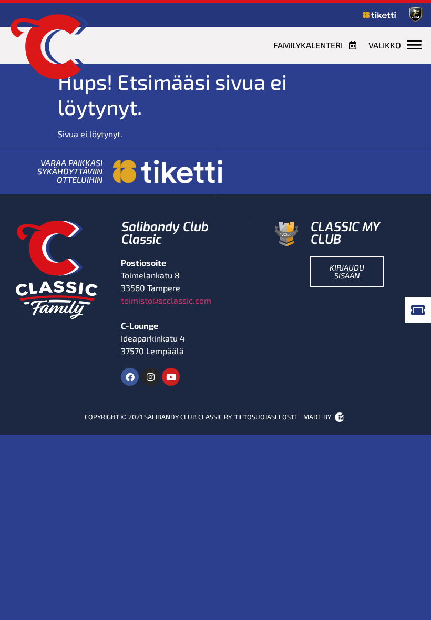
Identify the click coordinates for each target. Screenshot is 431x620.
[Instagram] (150, 377)
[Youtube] (171, 377)
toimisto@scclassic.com (166, 300)
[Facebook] (130, 377)
